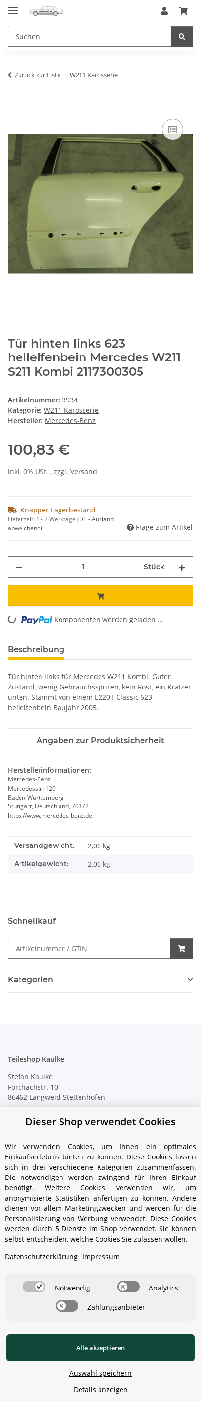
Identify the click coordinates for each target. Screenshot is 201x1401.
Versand (83, 471)
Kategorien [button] (30, 979)
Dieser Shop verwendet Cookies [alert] (100, 1121)
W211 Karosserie (71, 410)
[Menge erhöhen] (182, 567)
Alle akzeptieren (100, 1347)
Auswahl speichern (100, 1373)
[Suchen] (182, 36)
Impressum (101, 1256)
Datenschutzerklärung (41, 1256)
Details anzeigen (101, 1389)
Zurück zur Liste (37, 74)
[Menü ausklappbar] (13, 6)
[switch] (34, 1286)
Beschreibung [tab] (36, 649)
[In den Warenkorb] (15, 105)
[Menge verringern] (19, 567)
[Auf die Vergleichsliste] (172, 129)
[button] (164, 11)
